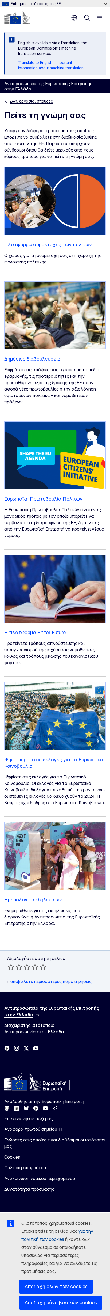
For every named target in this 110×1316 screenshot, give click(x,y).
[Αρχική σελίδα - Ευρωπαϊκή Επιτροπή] (17, 17)
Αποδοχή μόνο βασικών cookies (61, 1302)
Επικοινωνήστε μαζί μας (28, 1118)
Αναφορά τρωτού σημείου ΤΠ (34, 1129)
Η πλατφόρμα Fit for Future (35, 632)
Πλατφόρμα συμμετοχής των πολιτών (48, 244)
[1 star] (11, 966)
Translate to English (35, 62)
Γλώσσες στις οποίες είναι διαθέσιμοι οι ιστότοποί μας (54, 1143)
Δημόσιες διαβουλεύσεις (32, 359)
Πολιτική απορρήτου (25, 1167)
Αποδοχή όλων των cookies (56, 1286)
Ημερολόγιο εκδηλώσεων (33, 899)
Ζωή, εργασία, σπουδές (31, 101)
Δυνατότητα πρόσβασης (29, 1189)
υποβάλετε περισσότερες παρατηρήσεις (51, 981)
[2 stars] (15, 966)
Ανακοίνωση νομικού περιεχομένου (39, 1178)
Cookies (12, 1157)
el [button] (74, 18)
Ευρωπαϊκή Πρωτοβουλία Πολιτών (43, 499)
